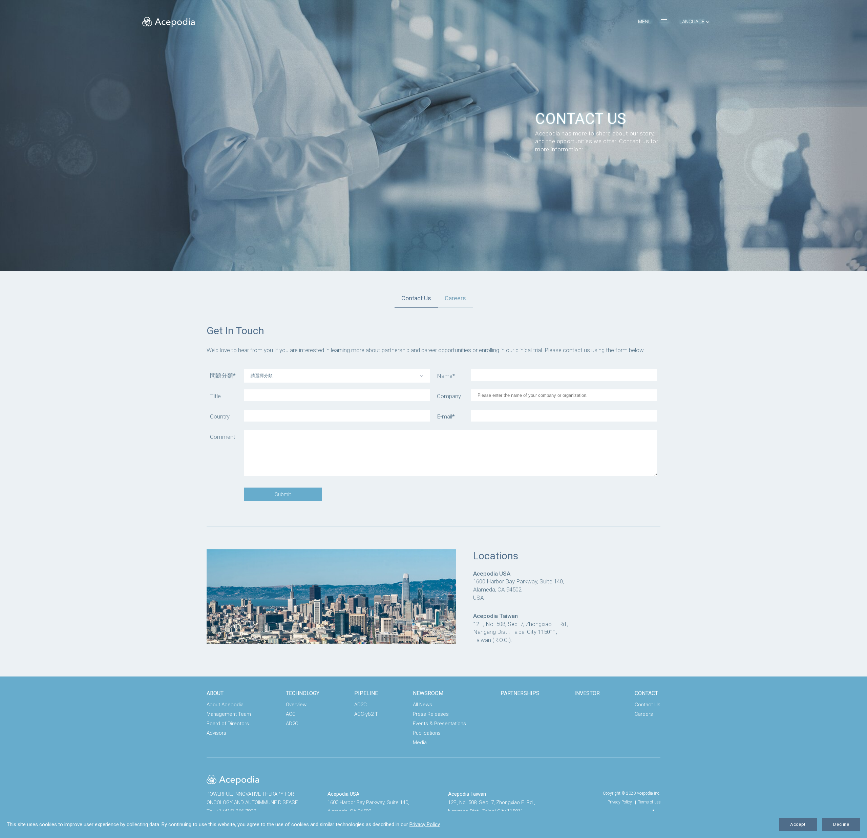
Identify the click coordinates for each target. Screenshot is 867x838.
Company (449, 396)
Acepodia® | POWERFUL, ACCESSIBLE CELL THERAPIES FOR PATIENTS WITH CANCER (168, 22)
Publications (427, 733)
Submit (283, 494)
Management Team (229, 714)
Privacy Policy (620, 802)
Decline (841, 824)
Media (420, 742)
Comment (222, 436)
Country (220, 416)
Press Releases (431, 714)
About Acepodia (225, 705)
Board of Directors (228, 724)
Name (446, 375)
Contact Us (416, 298)
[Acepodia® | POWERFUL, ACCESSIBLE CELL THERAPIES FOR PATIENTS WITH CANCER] (233, 780)
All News (422, 705)
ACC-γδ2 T (366, 714)
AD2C (292, 724)
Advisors (216, 733)
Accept (798, 824)
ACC (291, 714)
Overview (296, 705)
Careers (455, 298)
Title (215, 396)
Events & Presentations (439, 724)
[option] (433, 135)
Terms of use (649, 802)
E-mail (446, 416)
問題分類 (223, 375)
